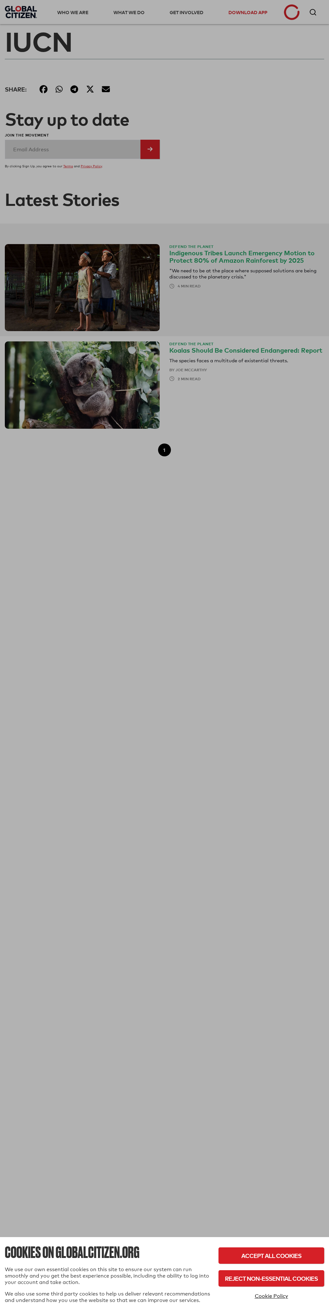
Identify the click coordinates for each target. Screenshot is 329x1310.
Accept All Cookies (271, 1256)
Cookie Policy (271, 1296)
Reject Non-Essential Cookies (271, 1278)
